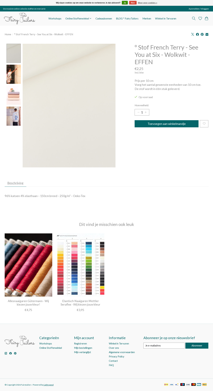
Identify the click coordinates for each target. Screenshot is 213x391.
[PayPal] (204, 384)
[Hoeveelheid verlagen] (138, 112)
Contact (113, 360)
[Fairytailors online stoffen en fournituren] (19, 18)
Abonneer (197, 345)
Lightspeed (49, 385)
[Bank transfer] (188, 384)
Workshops (54, 18)
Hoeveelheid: (142, 105)
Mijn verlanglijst (82, 352)
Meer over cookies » (147, 3)
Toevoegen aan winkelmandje (167, 124)
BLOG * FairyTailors (127, 18)
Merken (146, 18)
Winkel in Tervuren (165, 18)
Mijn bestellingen (83, 347)
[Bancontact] (177, 384)
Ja (125, 3)
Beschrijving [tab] (15, 183)
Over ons (114, 347)
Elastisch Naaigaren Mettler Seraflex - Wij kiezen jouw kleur (80, 302)
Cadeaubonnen (104, 18)
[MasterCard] (193, 384)
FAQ (111, 365)
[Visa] (171, 384)
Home (8, 34)
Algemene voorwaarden (122, 352)
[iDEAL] (166, 384)
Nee (133, 3)
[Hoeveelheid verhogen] (145, 112)
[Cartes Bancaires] (199, 384)
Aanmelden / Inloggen (199, 8)
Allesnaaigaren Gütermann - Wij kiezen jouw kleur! (28, 302)
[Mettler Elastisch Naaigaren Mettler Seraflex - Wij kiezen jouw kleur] (80, 265)
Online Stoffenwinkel (50, 347)
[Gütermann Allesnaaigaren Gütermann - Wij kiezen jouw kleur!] (28, 265)
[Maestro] (182, 384)
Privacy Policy (116, 356)
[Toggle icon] (193, 18)
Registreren (80, 343)
